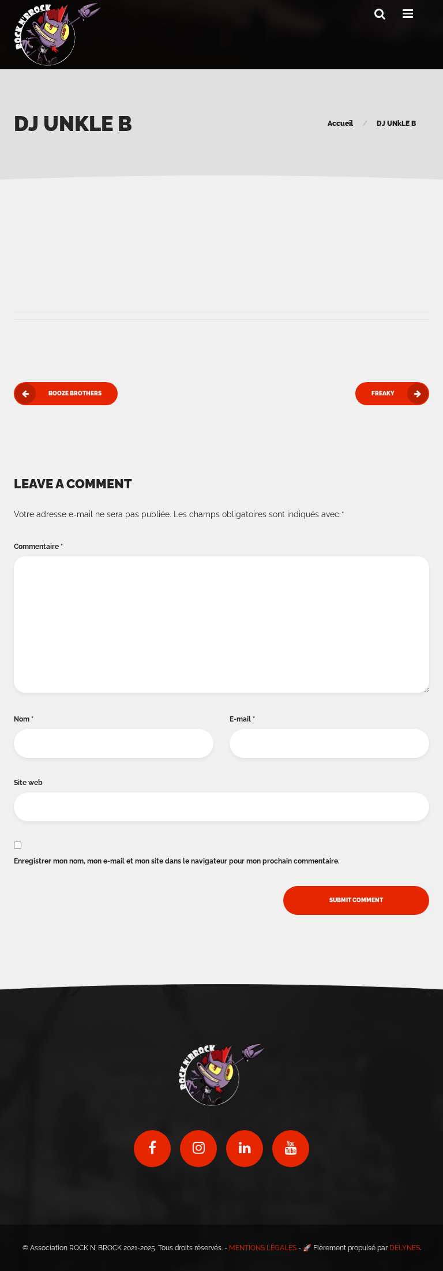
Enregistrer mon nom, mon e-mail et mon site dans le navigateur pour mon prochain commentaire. (177, 861)
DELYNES (404, 1248)
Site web (28, 783)
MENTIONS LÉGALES (262, 1248)
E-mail (242, 719)
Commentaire (38, 547)
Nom (23, 719)
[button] (380, 14)
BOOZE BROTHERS (75, 393)
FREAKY (383, 393)
